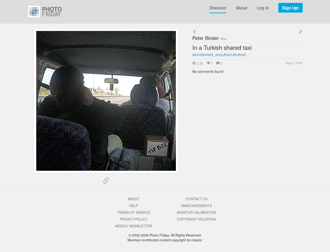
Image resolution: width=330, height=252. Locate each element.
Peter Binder (209, 37)
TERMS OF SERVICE (133, 212)
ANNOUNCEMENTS (196, 205)
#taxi (227, 54)
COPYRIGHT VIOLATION (196, 219)
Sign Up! (290, 8)
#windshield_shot (207, 54)
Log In (263, 8)
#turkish (239, 54)
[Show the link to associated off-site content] (106, 180)
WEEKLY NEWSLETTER (133, 225)
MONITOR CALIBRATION (196, 212)
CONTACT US (196, 198)
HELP (133, 205)
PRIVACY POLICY (133, 219)
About (241, 8)
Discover (217, 8)
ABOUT (133, 198)
